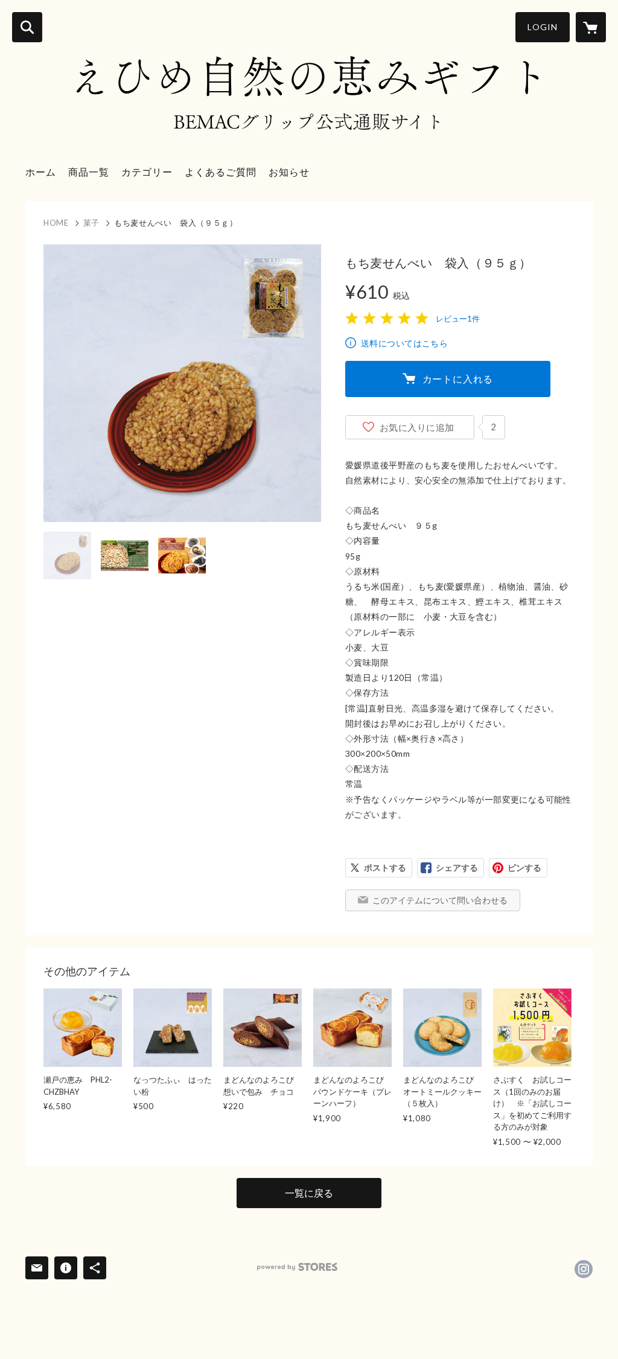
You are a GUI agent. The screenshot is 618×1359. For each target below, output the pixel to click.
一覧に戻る (309, 1192)
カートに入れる (458, 378)
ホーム (40, 171)
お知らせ (289, 171)
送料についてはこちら (404, 343)
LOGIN (542, 27)
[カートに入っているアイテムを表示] (591, 27)
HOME (56, 223)
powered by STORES (297, 1266)
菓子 (91, 223)
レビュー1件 (458, 318)
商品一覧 (88, 171)
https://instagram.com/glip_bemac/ (584, 1269)
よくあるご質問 (220, 171)
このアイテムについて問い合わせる (440, 900)
